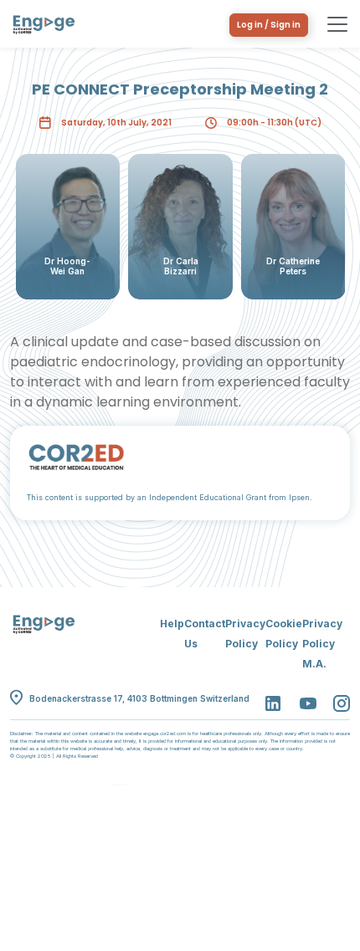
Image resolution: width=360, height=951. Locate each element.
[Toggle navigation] (337, 24)
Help (172, 623)
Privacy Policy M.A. (322, 643)
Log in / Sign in (269, 24)
